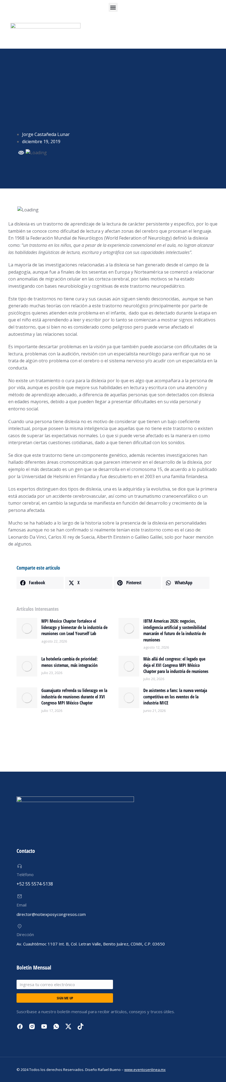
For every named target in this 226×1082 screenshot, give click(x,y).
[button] (113, 7)
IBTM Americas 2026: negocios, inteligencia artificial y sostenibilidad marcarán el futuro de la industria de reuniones (174, 630)
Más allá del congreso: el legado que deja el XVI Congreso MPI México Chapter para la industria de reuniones (175, 665)
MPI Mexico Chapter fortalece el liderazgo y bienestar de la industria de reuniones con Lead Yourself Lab (74, 627)
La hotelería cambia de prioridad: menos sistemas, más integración (69, 662)
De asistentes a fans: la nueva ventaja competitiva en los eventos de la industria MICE (175, 696)
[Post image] (27, 628)
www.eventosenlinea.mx (145, 1069)
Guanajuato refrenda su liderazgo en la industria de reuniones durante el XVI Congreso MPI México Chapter (74, 696)
